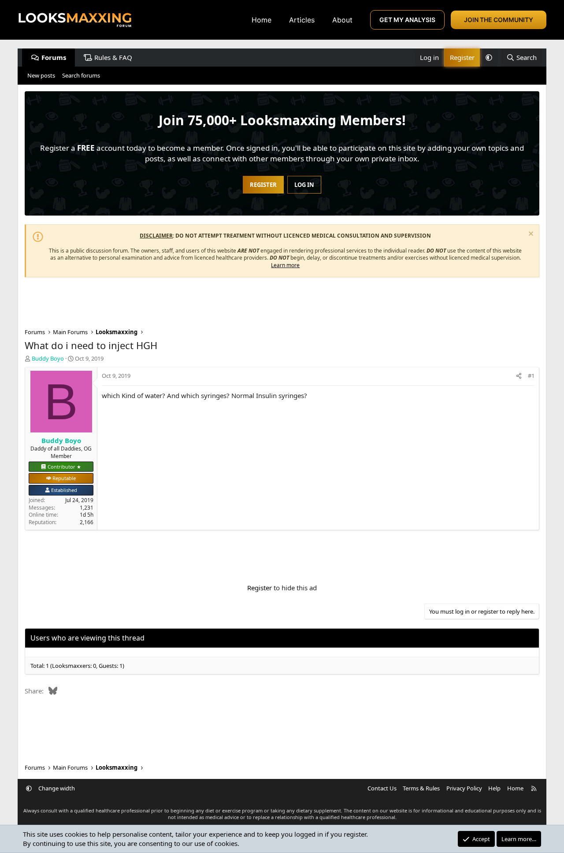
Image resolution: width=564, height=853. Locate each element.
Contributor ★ (64, 466)
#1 (531, 376)
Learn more (285, 265)
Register (259, 587)
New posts (41, 75)
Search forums (81, 75)
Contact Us (382, 788)
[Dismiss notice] (530, 234)
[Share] (519, 375)
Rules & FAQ (113, 57)
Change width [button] (56, 788)
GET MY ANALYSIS (407, 19)
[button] (488, 57)
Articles (302, 19)
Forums (53, 57)
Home (261, 19)
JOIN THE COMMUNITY (498, 19)
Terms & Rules (421, 788)
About (342, 19)
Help (494, 788)
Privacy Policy (464, 788)
